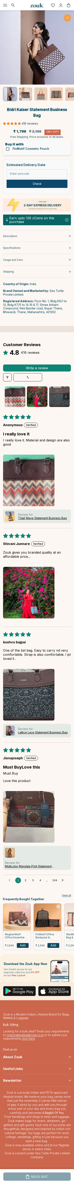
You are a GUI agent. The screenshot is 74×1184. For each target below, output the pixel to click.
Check (37, 183)
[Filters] (7, 377)
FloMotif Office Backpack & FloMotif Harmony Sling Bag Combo (46, 936)
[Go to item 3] (41, 94)
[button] (12, 123)
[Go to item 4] (56, 94)
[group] (37, 968)
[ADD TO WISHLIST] (28, 906)
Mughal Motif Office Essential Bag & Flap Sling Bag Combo (14, 936)
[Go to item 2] (25, 94)
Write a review (37, 368)
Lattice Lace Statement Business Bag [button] (43, 732)
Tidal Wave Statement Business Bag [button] (42, 518)
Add (22, 945)
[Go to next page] (63, 880)
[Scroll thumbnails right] (66, 396)
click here (28, 1038)
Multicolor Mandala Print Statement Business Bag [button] (28, 866)
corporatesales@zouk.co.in (25, 1035)
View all (66, 895)
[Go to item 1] (10, 94)
